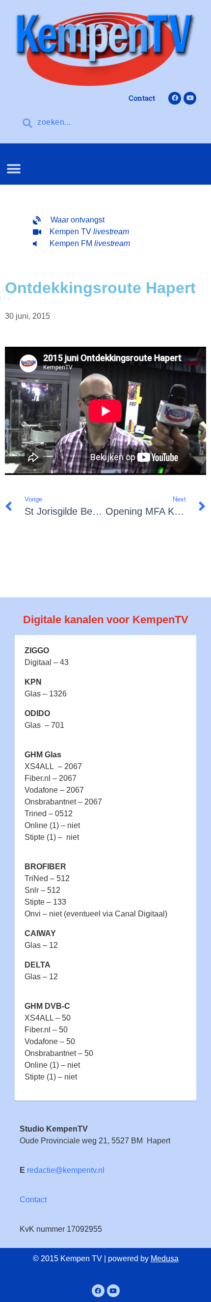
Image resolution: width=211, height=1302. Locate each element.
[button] (13, 169)
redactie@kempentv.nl (66, 1170)
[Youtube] (190, 98)
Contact (33, 1199)
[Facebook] (174, 98)
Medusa (165, 1258)
